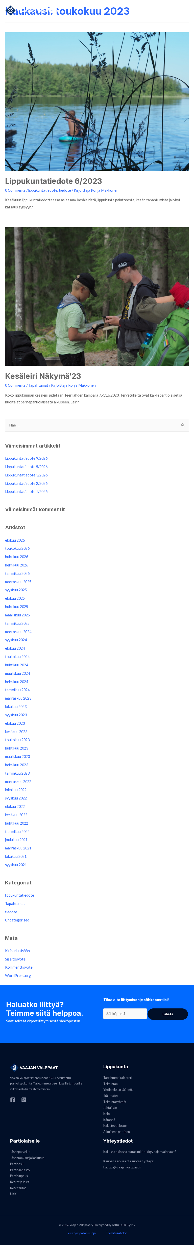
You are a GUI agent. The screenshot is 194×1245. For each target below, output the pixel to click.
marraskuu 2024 (18, 632)
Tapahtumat (38, 385)
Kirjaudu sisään (17, 951)
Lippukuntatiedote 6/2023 (53, 181)
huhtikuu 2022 (16, 823)
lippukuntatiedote (42, 190)
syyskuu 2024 (16, 640)
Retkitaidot (18, 1188)
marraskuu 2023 (18, 698)
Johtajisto (110, 1108)
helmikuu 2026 (16, 565)
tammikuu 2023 (17, 773)
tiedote (65, 190)
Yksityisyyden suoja (81, 1233)
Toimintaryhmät (114, 1102)
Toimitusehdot (116, 1233)
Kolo (106, 1114)
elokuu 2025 (15, 598)
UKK (13, 1194)
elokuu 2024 (15, 648)
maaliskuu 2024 (17, 673)
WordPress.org (18, 975)
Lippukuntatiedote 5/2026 (26, 467)
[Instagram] (23, 1099)
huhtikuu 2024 (16, 665)
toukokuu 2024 (17, 656)
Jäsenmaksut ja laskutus (27, 1158)
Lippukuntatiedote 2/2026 (26, 483)
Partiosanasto (20, 1170)
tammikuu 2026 (17, 573)
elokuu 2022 (15, 806)
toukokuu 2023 (17, 740)
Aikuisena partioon (116, 1132)
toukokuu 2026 (17, 548)
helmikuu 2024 (16, 682)
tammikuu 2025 (17, 623)
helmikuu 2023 (16, 765)
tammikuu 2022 (17, 831)
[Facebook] (12, 1099)
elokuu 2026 (15, 540)
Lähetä (167, 1014)
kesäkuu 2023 (16, 732)
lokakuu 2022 (16, 790)
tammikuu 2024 (17, 690)
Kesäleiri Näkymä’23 (43, 376)
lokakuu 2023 (16, 706)
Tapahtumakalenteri (117, 1078)
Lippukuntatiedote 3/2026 (26, 475)
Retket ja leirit (19, 1182)
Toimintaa (110, 1084)
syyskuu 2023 (16, 715)
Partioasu (16, 1164)
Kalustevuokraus (115, 1126)
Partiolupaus (19, 1176)
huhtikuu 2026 (16, 557)
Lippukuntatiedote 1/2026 (26, 491)
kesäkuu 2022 (16, 815)
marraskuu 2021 (18, 848)
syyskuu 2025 (16, 590)
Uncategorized (17, 920)
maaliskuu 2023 (17, 756)
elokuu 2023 (15, 723)
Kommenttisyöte (19, 967)
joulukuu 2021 (16, 840)
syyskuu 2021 (16, 865)
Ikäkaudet (110, 1096)
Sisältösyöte (15, 959)
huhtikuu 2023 (16, 748)
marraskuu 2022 (18, 781)
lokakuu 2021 (16, 856)
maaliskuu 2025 (17, 615)
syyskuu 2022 (16, 798)
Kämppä (109, 1120)
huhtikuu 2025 (16, 606)
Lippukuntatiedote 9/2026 (26, 458)
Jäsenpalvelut (20, 1152)
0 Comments (15, 190)
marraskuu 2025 (18, 582)
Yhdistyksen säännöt (118, 1090)
